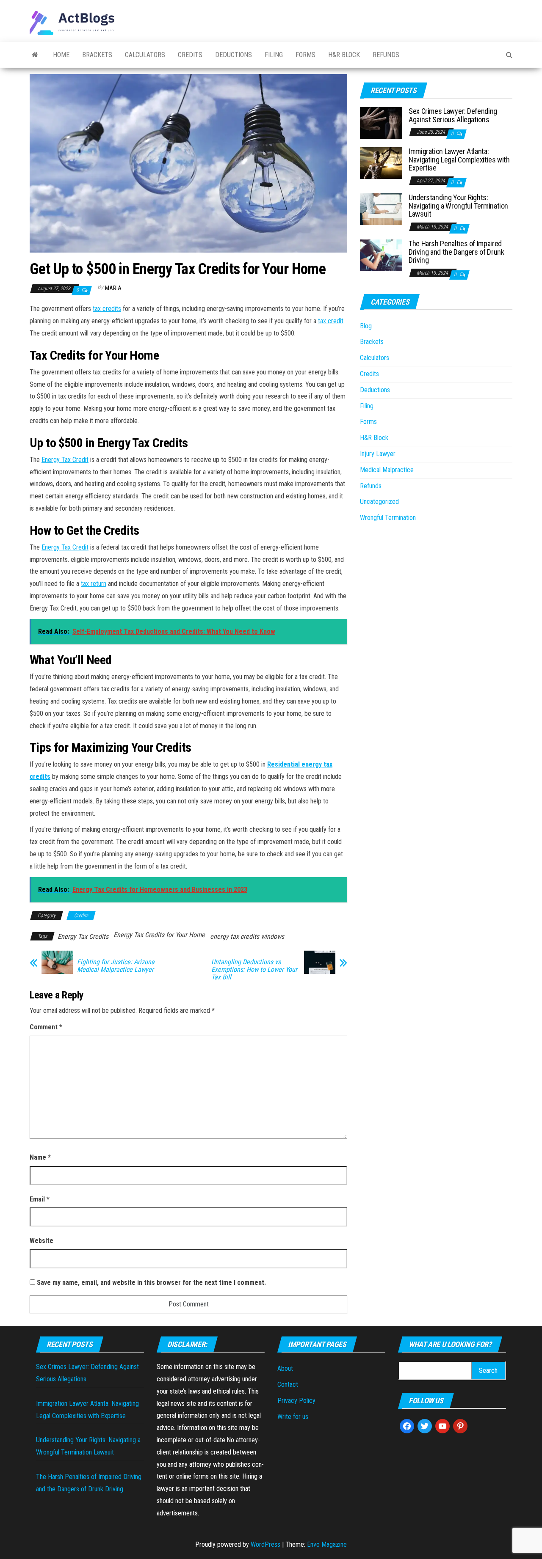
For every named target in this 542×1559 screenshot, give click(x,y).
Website (41, 1241)
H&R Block (344, 55)
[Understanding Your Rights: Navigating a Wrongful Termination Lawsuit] (381, 209)
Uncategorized (379, 502)
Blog (366, 326)
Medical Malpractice (387, 470)
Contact (287, 1384)
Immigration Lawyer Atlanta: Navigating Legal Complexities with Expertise (459, 160)
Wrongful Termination (388, 518)
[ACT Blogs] (35, 55)
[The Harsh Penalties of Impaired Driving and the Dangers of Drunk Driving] (381, 255)
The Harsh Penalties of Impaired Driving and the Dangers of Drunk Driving (456, 252)
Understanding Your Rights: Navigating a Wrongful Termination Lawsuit (458, 206)
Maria (113, 288)
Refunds (386, 55)
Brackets (97, 55)
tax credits (107, 309)
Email (40, 1199)
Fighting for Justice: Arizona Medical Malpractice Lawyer (116, 965)
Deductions (233, 55)
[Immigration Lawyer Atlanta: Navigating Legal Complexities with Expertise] (381, 163)
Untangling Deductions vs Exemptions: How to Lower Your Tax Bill (254, 969)
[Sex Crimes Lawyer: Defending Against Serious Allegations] (381, 122)
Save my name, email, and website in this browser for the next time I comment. (151, 1283)
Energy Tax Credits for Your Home (159, 935)
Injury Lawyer (377, 454)
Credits (190, 55)
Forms (305, 55)
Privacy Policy (296, 1401)
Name (40, 1157)
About (285, 1368)
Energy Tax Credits (83, 936)
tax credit (330, 321)
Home (61, 55)
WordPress (265, 1544)
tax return (93, 584)
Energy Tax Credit (64, 460)
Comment (46, 1027)
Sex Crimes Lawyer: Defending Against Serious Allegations (453, 115)
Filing (274, 55)
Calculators (145, 55)
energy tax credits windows (247, 936)
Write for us (292, 1417)
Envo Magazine (327, 1544)
